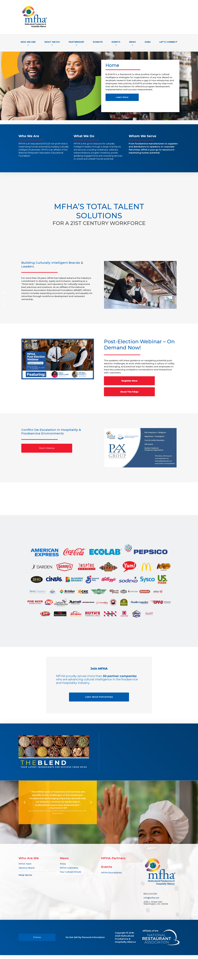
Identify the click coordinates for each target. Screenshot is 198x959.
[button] (24, 802)
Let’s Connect (168, 42)
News (64, 858)
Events (106, 867)
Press (63, 864)
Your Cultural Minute (70, 871)
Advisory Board (26, 867)
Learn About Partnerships (99, 697)
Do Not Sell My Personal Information (85, 937)
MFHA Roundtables (111, 872)
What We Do (25, 875)
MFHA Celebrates (69, 867)
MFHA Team (25, 864)
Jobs (148, 42)
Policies (37, 937)
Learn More (122, 97)
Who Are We (29, 858)
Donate (98, 42)
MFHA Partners (113, 858)
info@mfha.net (151, 897)
